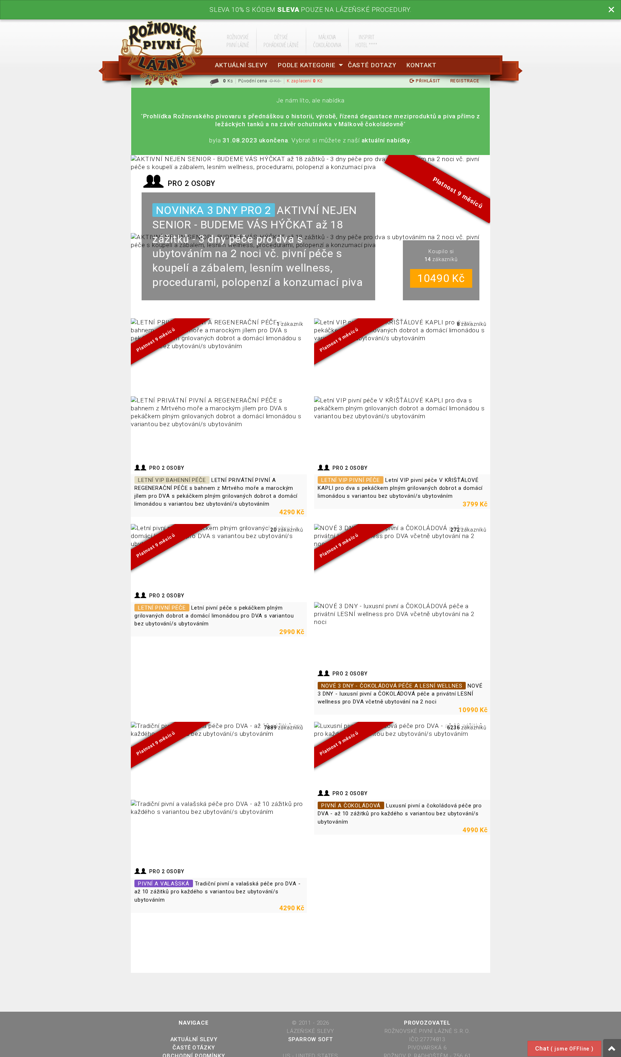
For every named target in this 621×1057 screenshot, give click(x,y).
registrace (465, 80)
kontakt (421, 65)
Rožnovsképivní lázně (237, 41)
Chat (564, 1048)
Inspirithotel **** (366, 41)
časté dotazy (372, 65)
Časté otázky (193, 1047)
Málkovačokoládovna (327, 41)
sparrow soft (310, 1039)
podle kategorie (307, 65)
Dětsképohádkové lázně (281, 41)
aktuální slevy (241, 65)
